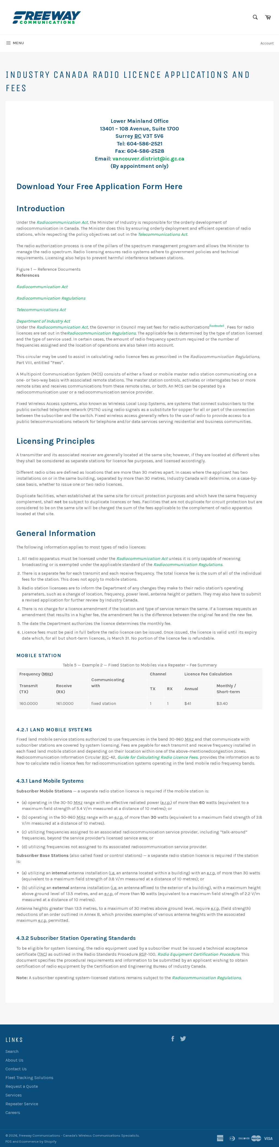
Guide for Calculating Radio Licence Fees (157, 757)
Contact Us (16, 1068)
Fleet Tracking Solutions (29, 1077)
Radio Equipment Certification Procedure (198, 954)
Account (267, 43)
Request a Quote (21, 1086)
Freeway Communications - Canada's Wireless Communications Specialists (79, 1135)
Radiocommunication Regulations (206, 977)
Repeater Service (21, 1103)
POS (8, 1141)
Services (13, 1095)
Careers (12, 1112)
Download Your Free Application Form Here (99, 186)
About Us (14, 1060)
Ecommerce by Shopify (37, 1141)
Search (12, 1051)
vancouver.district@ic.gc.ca (148, 159)
